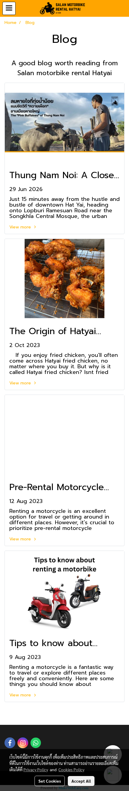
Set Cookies (49, 781)
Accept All (81, 781)
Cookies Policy (71, 769)
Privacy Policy (35, 769)
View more (20, 227)
